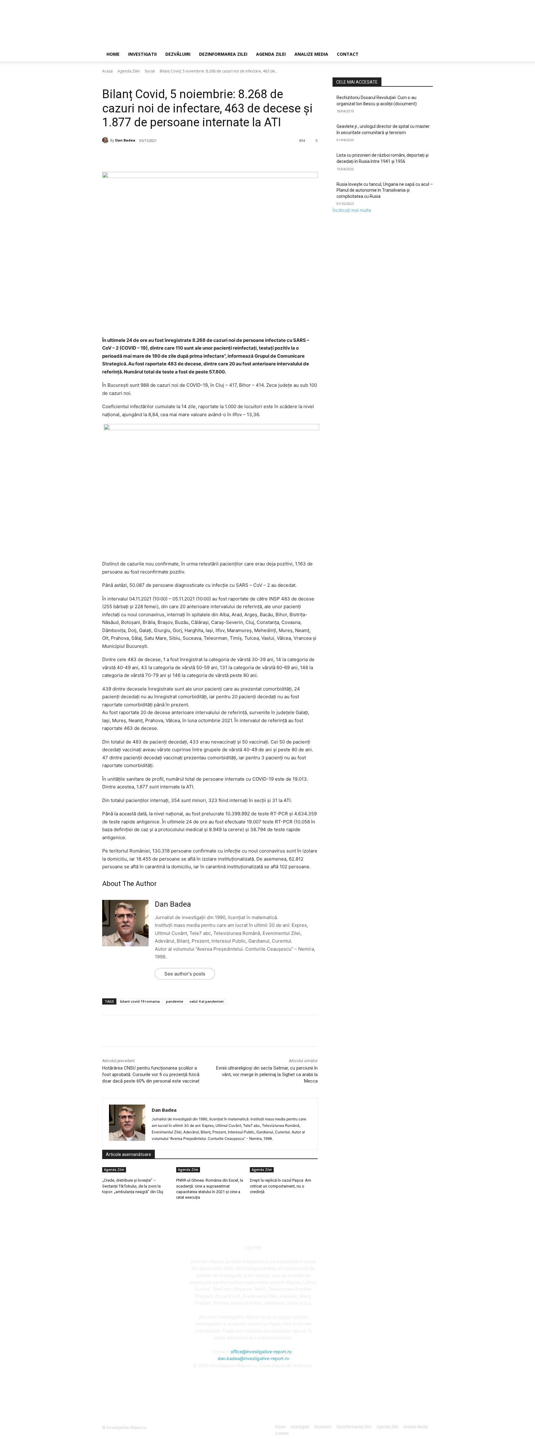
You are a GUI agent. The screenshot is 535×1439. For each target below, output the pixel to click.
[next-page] (252, 1200)
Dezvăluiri (177, 54)
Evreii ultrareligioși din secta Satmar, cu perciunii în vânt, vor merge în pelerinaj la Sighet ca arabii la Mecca (267, 1074)
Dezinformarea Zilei (223, 54)
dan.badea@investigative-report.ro (253, 1358)
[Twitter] (164, 156)
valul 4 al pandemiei (206, 1001)
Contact (348, 54)
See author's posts (184, 974)
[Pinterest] (178, 156)
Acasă (107, 71)
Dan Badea (125, 140)
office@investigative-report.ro (261, 1351)
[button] (425, 55)
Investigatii (142, 54)
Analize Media (311, 54)
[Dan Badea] (106, 140)
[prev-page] (248, 1200)
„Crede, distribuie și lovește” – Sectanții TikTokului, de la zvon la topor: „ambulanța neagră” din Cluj (132, 1186)
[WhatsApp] (193, 156)
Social (150, 71)
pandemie (174, 1001)
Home (113, 54)
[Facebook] (150, 156)
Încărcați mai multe (352, 210)
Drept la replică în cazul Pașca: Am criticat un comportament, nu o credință (280, 1186)
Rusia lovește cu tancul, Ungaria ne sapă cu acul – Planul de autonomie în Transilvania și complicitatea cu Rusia (385, 190)
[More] (207, 156)
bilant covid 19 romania (140, 1001)
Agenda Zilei (271, 54)
